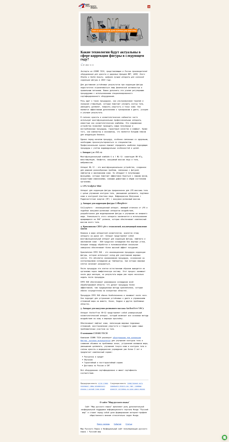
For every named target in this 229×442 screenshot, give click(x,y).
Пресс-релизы (103, 424)
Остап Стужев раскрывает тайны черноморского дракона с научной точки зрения (94, 386)
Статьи (129, 424)
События (117, 424)
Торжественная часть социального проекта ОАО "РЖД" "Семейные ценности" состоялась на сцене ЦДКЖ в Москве (127, 386)
